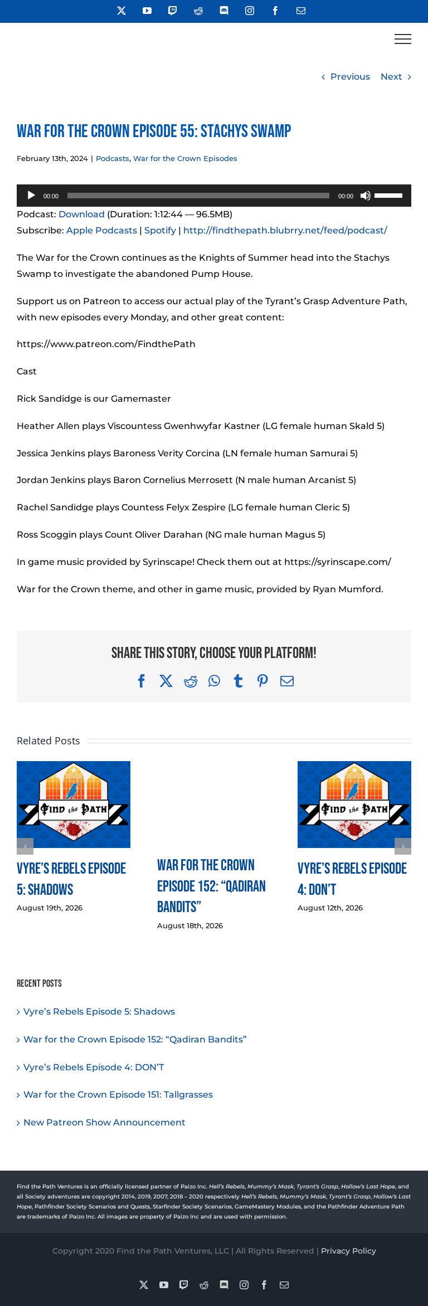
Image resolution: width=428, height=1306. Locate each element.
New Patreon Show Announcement (104, 1122)
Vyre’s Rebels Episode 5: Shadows (99, 1011)
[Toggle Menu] (403, 39)
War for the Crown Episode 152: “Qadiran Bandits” (211, 886)
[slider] (390, 194)
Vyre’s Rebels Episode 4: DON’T (93, 1067)
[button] (25, 846)
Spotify (160, 230)
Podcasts (112, 158)
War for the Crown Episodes (185, 158)
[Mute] (365, 195)
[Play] (31, 195)
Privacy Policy (348, 1251)
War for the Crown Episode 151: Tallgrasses (118, 1094)
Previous (350, 76)
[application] (214, 195)
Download (82, 214)
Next (391, 76)
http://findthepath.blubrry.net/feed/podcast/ (285, 230)
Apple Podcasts (101, 230)
